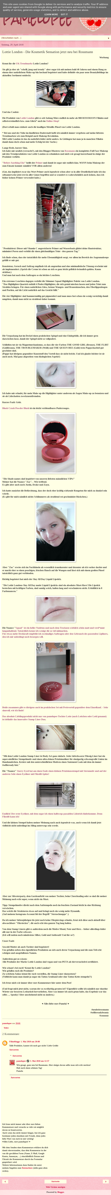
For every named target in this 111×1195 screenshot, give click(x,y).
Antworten (14, 1050)
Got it (64, 14)
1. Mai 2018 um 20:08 (30, 1041)
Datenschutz (27, 1168)
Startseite (55, 1182)
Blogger (60, 1192)
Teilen (6, 1028)
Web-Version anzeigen (55, 1187)
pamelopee (21, 1061)
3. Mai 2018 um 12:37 (39, 1061)
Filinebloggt (14, 1041)
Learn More (51, 14)
